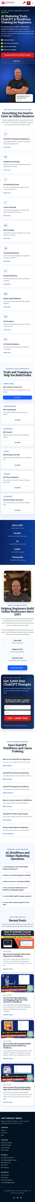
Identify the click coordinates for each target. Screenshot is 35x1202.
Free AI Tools (4, 1177)
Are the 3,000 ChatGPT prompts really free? (18, 896)
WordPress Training (6, 1142)
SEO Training (4, 1150)
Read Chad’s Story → (17, 668)
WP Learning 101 (6, 1162)
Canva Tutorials (5, 1147)
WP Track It (4, 1165)
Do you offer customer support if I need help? (16, 903)
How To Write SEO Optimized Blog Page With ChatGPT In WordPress (16, 1088)
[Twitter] (14, 1197)
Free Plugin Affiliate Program (9, 1160)
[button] (33, 3)
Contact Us (4, 1132)
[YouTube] (21, 1197)
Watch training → (8, 779)
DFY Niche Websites (7, 1180)
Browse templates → (9, 833)
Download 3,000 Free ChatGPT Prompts (17, 55)
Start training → (7, 820)
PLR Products (5, 1167)
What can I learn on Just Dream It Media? (17, 881)
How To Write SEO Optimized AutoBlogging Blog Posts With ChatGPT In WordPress (15, 1000)
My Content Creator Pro (7, 1157)
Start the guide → (8, 765)
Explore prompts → (8, 792)
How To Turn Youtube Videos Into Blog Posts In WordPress (16, 955)
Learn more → (7, 147)
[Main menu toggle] (28, 3)
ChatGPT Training (6, 1145)
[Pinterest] (17, 1197)
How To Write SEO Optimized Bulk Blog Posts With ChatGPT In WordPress (17, 1046)
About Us (3, 1130)
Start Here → (17, 61)
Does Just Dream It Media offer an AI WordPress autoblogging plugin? (15, 889)
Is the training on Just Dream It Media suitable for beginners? (15, 868)
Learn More (17, 397)
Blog (2, 1135)
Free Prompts (5, 1175)
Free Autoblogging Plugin (8, 1182)
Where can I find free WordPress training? (17, 875)
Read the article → (8, 969)
